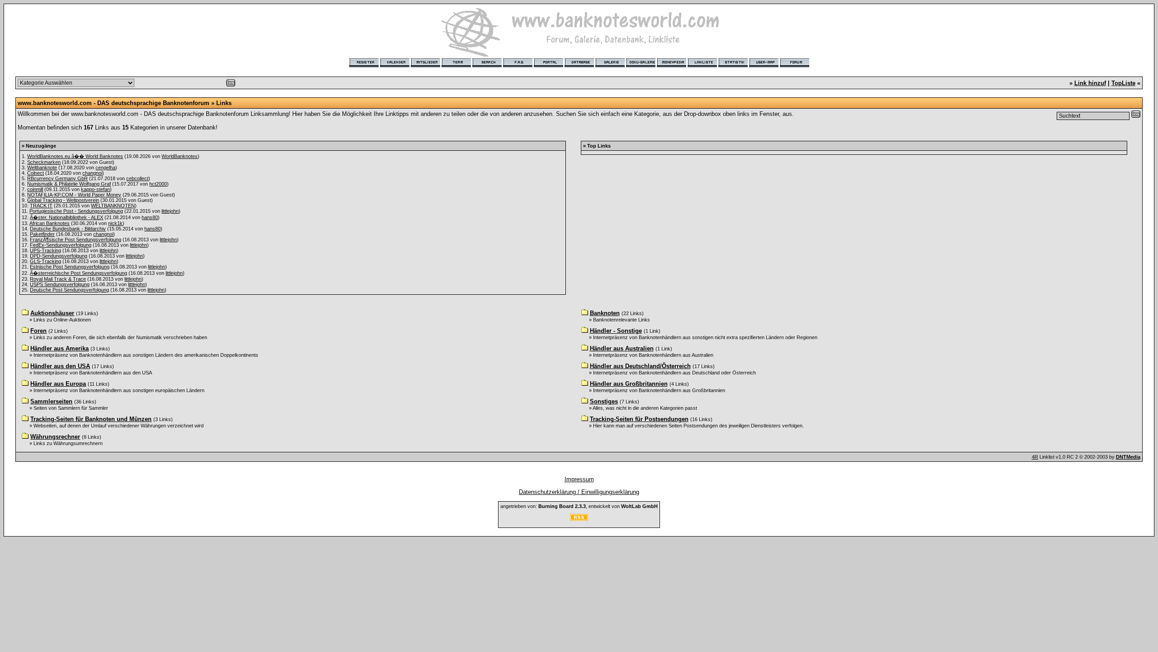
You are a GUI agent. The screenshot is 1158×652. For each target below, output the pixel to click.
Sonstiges (604, 401)
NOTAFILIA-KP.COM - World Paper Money (74, 194)
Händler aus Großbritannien (629, 383)
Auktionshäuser (52, 313)
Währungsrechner (55, 436)
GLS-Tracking (45, 261)
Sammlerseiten (51, 401)
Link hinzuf (1090, 83)
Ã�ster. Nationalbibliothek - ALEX (66, 217)
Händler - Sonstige (616, 330)
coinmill (35, 189)
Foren (38, 330)
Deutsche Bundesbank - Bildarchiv (68, 228)
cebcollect (137, 178)
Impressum (579, 479)
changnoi (92, 173)
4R (1035, 457)
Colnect (35, 173)
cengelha (105, 167)
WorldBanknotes (179, 156)
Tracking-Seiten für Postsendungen (639, 419)
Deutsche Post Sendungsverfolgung (69, 289)
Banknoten (605, 313)
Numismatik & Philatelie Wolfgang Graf (69, 184)
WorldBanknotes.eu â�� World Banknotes (75, 156)
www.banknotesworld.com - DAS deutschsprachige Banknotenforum (113, 103)
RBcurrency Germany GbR (57, 178)
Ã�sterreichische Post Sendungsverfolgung (78, 273)
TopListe (1123, 83)
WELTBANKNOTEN (113, 205)
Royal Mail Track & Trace (58, 279)
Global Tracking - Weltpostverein (63, 200)
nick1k (115, 223)
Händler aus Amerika (59, 348)
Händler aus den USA (60, 366)
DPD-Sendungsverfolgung (58, 256)
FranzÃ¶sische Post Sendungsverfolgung (75, 239)
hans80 (150, 217)
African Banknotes (49, 223)
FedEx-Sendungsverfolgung (60, 245)
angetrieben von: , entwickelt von (579, 506)
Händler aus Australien (622, 348)
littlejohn (170, 211)
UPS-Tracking (45, 250)
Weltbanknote (42, 167)
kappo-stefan (95, 189)
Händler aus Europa (58, 383)
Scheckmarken (44, 162)
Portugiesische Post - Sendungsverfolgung (76, 211)
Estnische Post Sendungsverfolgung (69, 266)
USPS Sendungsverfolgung (60, 284)
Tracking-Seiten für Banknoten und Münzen (91, 419)
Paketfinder (42, 234)
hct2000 (158, 184)
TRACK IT (41, 205)
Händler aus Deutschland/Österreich (640, 366)
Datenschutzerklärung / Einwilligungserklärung (579, 492)
